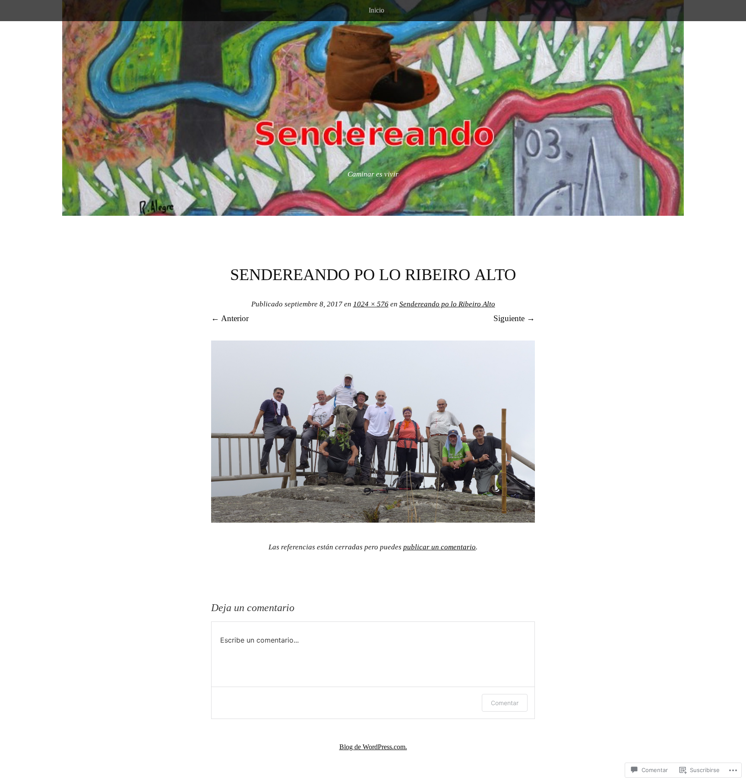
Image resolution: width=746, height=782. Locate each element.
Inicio (376, 10)
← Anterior (230, 318)
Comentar (504, 702)
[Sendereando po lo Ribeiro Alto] (373, 519)
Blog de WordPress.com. (373, 746)
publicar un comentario (439, 547)
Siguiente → (514, 318)
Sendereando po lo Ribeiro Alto (447, 304)
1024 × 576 (371, 304)
